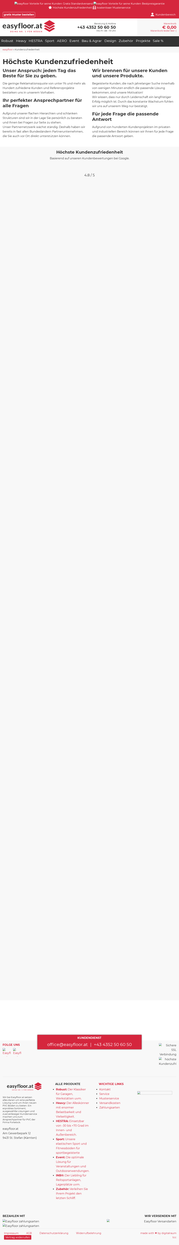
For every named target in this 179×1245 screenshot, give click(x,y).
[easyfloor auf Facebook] (7, 1052)
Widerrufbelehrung (88, 1233)
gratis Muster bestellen (19, 14)
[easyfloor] (29, 26)
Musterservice (109, 1098)
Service (104, 1094)
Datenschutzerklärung (54, 1233)
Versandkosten (109, 1103)
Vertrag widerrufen (17, 1237)
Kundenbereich (166, 14)
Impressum (11, 1233)
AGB (29, 1233)
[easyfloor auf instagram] (17, 1052)
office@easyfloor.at (67, 1044)
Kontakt (105, 1089)
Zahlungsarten (109, 1107)
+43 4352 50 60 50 (113, 1044)
